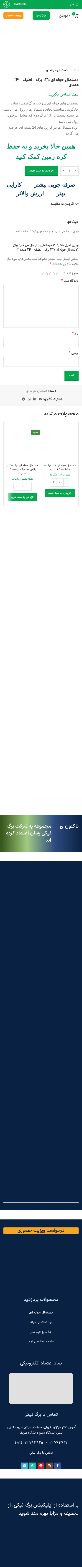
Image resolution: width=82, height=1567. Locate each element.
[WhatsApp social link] (29, 399)
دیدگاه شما (70, 280)
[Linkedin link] (34, 399)
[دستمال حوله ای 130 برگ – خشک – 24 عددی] (59, 444)
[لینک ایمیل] (40, 399)
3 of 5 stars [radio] (50, 273)
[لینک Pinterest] (41, 1466)
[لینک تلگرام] (23, 399)
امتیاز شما (71, 273)
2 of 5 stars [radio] (53, 273)
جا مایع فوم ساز (41, 1332)
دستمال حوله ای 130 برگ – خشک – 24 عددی (60, 467)
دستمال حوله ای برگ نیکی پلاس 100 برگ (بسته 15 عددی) (22, 469)
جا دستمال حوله (41, 1322)
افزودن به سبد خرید (41, 171)
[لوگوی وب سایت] (6, 4)
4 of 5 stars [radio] (47, 273)
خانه (76, 70)
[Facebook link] (57, 1466)
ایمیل (74, 353)
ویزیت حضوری (13, 15)
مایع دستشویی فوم (41, 1341)
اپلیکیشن (41, 15)
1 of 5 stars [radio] (57, 273)
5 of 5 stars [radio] (43, 273)
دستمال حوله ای (57, 70)
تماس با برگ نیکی (41, 1452)
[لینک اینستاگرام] (49, 1466)
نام (75, 333)
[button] (60, 493)
